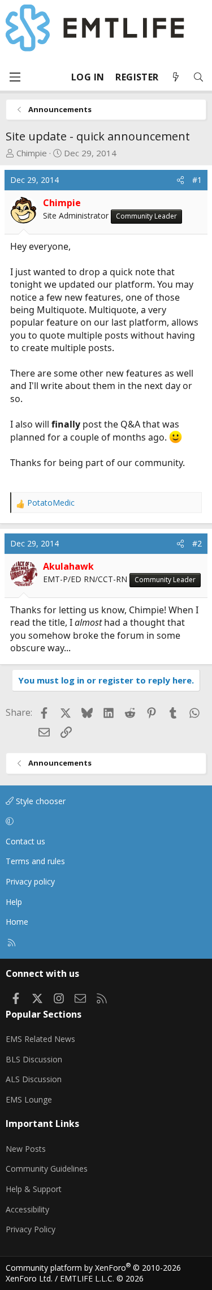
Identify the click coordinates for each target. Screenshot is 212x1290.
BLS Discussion (34, 1059)
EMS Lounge (29, 1099)
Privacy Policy (30, 1229)
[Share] (180, 180)
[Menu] (14, 77)
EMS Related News (40, 1038)
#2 (197, 543)
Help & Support (34, 1189)
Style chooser (40, 801)
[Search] (198, 77)
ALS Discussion (34, 1079)
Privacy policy (30, 881)
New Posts (26, 1148)
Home (17, 921)
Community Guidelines (47, 1168)
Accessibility (27, 1209)
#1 (197, 179)
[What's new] (176, 77)
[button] (104, 821)
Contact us (25, 841)
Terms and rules (35, 861)
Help (14, 901)
